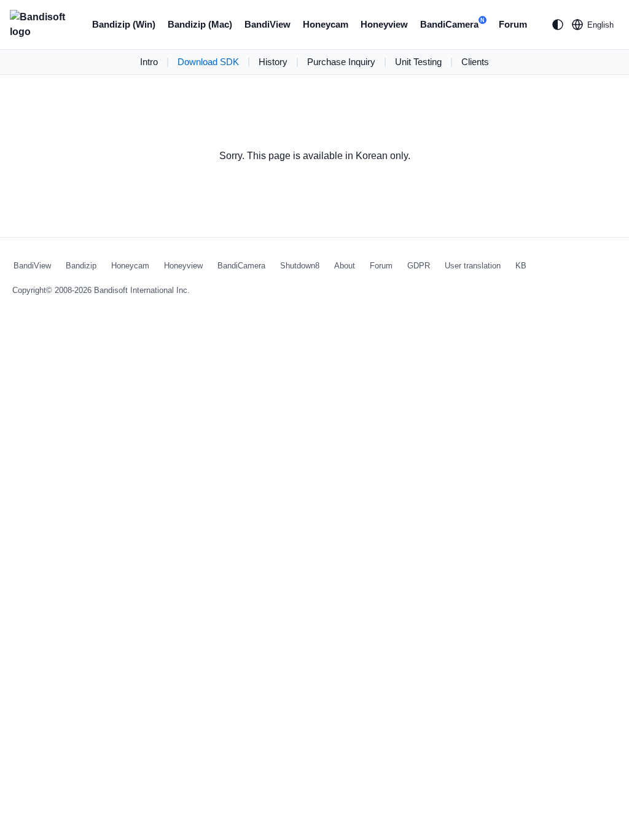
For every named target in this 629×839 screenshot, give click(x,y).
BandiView (267, 24)
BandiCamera (452, 23)
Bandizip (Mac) (200, 24)
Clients (475, 62)
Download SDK (208, 62)
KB (520, 265)
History (273, 62)
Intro (149, 62)
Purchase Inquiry (341, 62)
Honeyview (384, 24)
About (344, 265)
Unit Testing (418, 62)
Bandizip (81, 265)
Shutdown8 (299, 265)
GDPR (418, 265)
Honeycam (325, 24)
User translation (473, 265)
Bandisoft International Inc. (142, 290)
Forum (513, 24)
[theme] (558, 24)
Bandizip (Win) (123, 24)
